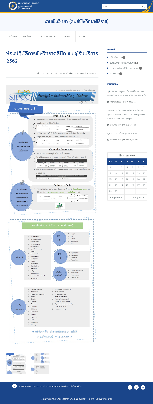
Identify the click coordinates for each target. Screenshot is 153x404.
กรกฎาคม (138, 197)
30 (116, 191)
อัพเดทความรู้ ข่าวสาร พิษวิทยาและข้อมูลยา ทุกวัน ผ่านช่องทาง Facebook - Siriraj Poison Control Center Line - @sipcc (126, 114)
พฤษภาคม (116, 197)
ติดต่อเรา (83, 36)
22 (110, 185)
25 (127, 185)
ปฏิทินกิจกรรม (117, 57)
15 (110, 179)
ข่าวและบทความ (48, 36)
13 (138, 173)
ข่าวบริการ (115, 74)
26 (132, 185)
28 (144, 185)
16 (116, 179)
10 (121, 173)
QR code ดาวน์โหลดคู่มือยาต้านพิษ (122, 133)
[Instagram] (136, 387)
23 (116, 185)
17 (121, 179)
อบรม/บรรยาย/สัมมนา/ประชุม (123, 63)
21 (144, 179)
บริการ (67, 36)
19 (132, 179)
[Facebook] (130, 387)
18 (127, 179)
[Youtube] (143, 387)
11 (127, 173)
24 (121, 185)
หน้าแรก (13, 36)
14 (144, 173)
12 (132, 173)
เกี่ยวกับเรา (28, 36)
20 (138, 179)
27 (138, 185)
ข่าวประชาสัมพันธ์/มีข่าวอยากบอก (125, 68)
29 (110, 191)
